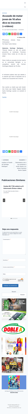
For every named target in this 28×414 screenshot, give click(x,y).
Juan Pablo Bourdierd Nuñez (10, 29)
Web (4, 274)
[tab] (12, 218)
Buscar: (14, 291)
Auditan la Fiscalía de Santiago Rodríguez (7, 163)
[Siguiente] (24, 200)
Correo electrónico (9, 267)
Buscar (22, 294)
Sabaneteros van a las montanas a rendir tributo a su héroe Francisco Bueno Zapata (20, 165)
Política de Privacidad (13, 406)
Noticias (4, 13)
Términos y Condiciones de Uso (14, 407)
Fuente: (4, 97)
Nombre (6, 260)
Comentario (7, 239)
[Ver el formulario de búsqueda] (25, 7)
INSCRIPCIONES (14, 392)
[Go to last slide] (4, 200)
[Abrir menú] (25, 3)
